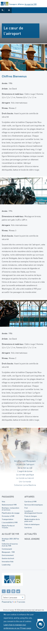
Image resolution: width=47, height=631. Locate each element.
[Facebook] (8, 591)
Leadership (6, 565)
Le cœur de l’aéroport (25, 464)
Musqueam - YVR (8, 552)
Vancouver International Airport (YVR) (4, 3)
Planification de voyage (11, 513)
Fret (26, 508)
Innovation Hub (7, 561)
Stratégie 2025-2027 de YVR (10, 540)
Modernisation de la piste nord (32, 520)
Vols (3, 501)
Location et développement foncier (33, 512)
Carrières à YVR (30, 501)
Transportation (7, 519)
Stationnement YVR (9, 505)
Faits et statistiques (32, 524)
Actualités (30, 534)
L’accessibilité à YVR (9, 522)
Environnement (8, 555)
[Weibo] (18, 591)
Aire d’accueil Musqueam (25, 461)
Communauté (7, 549)
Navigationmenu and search (6, 10)
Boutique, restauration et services (10, 509)
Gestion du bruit (8, 558)
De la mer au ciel (25, 468)
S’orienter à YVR (8, 516)
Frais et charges (30, 516)
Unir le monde (25, 482)
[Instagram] (13, 591)
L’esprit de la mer (25, 471)
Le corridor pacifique (25, 474)
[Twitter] (4, 591)
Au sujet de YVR (31, 4)
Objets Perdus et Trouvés (8, 527)
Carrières (28, 527)
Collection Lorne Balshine (25, 485)
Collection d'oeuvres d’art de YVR (10, 545)
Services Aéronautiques (33, 505)
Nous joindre (32, 539)
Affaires (21, 4)
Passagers (13, 4)
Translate (21, 602)
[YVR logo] (17, 580)
